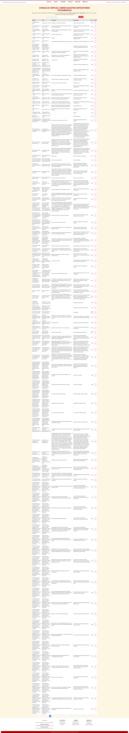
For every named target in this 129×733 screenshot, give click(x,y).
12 (58, 716)
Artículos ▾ (70, 1)
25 (86, 716)
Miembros (62, 724)
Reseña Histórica (62, 721)
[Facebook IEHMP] (109, 2)
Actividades (63, 1)
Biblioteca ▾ (85, 1)
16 (66, 716)
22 (79, 716)
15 (64, 716)
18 (71, 716)
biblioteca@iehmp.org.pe (49, 728)
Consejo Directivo (62, 723)
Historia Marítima (76, 721)
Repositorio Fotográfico (89, 724)
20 (75, 716)
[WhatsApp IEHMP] (124, 2)
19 (73, 716)
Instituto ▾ (49, 1)
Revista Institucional (75, 724)
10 (53, 716)
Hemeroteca (89, 723)
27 (90, 716)
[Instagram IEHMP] (118, 2)
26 (88, 716)
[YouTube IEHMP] (114, 2)
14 (62, 716)
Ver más (95, 23)
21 (77, 716)
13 (60, 716)
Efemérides (77, 1)
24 (84, 716)
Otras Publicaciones (75, 723)
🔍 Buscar (81, 17)
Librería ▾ (56, 1)
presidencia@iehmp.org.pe (49, 725)
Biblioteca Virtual (89, 721)
